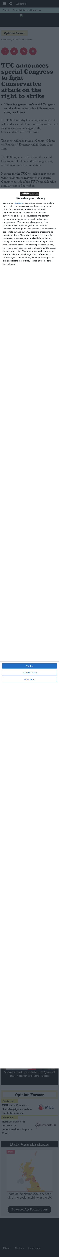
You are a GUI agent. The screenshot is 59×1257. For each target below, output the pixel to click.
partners (19, 203)
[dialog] (29, 628)
